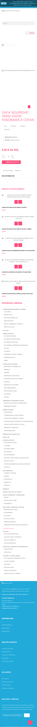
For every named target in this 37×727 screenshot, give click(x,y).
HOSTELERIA (7, 564)
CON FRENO (7, 446)
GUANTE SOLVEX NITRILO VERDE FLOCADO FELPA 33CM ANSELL (17, 294)
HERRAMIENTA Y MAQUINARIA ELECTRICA (13, 401)
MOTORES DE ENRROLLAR (11, 318)
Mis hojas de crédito (7, 682)
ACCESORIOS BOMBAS (10, 336)
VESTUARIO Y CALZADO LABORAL (11, 556)
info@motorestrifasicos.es (9, 608)
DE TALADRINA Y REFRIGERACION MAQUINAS (16, 345)
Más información (8, 176)
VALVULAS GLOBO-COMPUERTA (12, 537)
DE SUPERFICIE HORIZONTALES (12, 339)
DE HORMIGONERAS (9, 449)
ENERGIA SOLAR (8, 315)
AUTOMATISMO (8, 412)
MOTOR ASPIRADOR (9, 455)
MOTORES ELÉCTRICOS (8, 440)
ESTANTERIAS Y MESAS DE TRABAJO (13, 379)
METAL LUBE (6, 437)
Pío (5, 126)
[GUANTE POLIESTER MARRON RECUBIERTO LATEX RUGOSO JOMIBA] (18, 239)
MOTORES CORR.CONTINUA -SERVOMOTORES (16, 458)
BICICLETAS (6, 331)
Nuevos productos (7, 625)
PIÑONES (6, 497)
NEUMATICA (6, 489)
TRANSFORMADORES (9, 431)
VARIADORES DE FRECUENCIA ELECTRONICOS (16, 525)
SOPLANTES (7, 351)
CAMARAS (6, 373)
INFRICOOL (7, 382)
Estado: (7, 140)
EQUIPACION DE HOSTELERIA (10, 364)
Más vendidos (6, 628)
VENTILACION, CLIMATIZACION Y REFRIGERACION (15, 547)
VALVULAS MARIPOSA (10, 540)
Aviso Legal (5, 658)
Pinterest (7, 130)
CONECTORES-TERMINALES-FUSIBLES (14, 418)
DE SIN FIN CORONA (9, 519)
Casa (17, 53)
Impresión (18, 171)
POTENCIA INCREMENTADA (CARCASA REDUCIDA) (17, 464)
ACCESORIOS (7, 312)
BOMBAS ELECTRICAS (8, 334)
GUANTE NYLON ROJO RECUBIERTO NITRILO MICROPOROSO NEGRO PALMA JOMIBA (14, 208)
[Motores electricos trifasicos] (18, 14)
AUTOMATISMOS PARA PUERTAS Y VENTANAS (14, 309)
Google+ (22, 126)
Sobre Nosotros (6, 652)
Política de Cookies (7, 661)
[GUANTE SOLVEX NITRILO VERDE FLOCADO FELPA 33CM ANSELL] (18, 282)
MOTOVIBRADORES (8, 471)
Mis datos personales (8, 688)
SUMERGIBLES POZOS (10, 357)
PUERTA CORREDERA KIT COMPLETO (13, 324)
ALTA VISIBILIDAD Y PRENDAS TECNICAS (14, 558)
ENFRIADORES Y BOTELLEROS (11, 376)
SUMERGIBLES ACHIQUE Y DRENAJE (13, 354)
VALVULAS (6, 531)
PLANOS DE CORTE (9, 461)
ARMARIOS (7, 370)
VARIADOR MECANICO (10, 522)
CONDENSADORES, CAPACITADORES (14, 415)
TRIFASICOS (7, 467)
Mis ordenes (5, 679)
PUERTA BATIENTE (8, 321)
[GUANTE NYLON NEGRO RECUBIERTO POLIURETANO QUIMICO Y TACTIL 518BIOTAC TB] (18, 261)
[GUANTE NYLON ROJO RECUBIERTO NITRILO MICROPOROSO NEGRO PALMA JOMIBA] (18, 196)
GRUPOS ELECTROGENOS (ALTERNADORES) (15, 403)
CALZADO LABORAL (9, 561)
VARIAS (6, 360)
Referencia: (8, 137)
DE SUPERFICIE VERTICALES (11, 342)
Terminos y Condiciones (8, 655)
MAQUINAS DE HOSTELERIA (11, 385)
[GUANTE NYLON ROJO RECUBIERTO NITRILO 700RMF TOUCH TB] (18, 218)
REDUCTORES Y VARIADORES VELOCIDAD (13, 507)
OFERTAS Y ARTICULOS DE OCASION (12, 492)
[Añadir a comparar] (20, 202)
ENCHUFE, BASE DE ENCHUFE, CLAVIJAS (14, 424)
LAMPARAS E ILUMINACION (11, 428)
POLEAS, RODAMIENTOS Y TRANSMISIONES (14, 495)
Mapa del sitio (6, 631)
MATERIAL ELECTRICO (8, 410)
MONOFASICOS (8, 452)
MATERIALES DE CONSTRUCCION (11, 434)
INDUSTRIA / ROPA (9, 567)
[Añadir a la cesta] (16, 202)
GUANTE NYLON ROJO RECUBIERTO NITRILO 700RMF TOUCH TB (16, 230)
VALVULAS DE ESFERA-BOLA (11, 534)
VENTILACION (7, 552)
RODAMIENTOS (8, 504)
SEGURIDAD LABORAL (8, 528)
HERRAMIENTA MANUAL (10, 406)
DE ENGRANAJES (8, 513)
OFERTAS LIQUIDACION (10, 571)
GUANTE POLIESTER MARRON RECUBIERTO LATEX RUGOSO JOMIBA (18, 251)
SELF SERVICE (7, 394)
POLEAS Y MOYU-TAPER (10, 500)
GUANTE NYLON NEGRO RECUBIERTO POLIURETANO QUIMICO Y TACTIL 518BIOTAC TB (16, 273)
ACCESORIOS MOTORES (10, 443)
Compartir (13, 126)
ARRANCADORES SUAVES (10, 510)
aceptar (3, 3)
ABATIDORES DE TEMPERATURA (12, 367)
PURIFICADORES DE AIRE (10, 391)
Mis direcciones (6, 685)
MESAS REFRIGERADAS (10, 388)
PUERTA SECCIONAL (9, 327)
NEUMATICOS (7, 482)
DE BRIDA (6, 476)
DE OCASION (7, 516)
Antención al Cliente (7, 649)
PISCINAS (6, 348)
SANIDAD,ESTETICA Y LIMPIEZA (12, 574)
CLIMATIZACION (8, 549)
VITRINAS (6, 397)
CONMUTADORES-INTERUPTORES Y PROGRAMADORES (18, 421)
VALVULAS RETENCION (10, 543)
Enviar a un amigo (8, 171)
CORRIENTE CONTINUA (10, 473)
